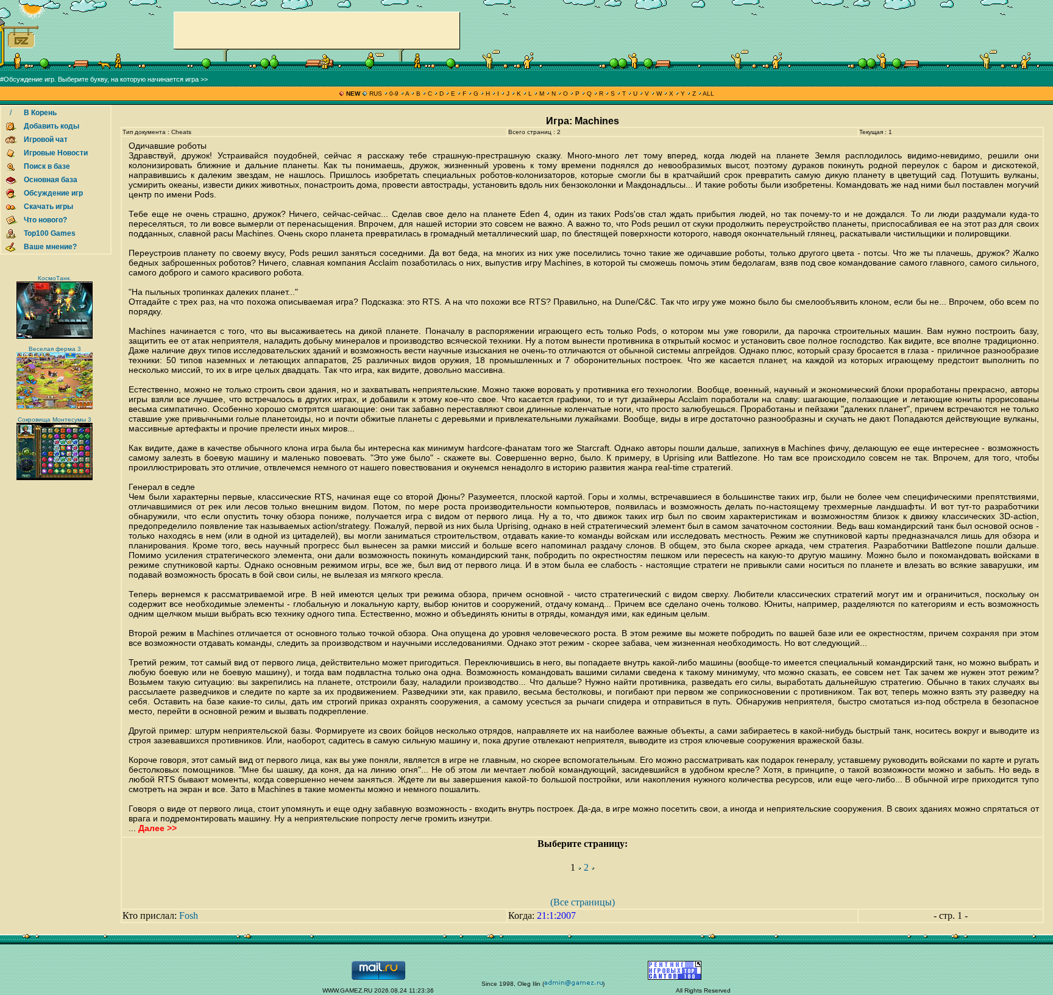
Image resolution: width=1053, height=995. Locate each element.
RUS (375, 93)
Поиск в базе (47, 166)
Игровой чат (46, 139)
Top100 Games (50, 233)
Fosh (188, 915)
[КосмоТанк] (54, 336)
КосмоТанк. (54, 278)
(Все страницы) (582, 902)
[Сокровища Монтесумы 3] (54, 478)
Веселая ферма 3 (55, 348)
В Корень (40, 112)
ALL (707, 93)
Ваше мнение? (50, 247)
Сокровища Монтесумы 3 (54, 419)
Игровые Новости (56, 153)
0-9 (394, 93)
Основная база (50, 179)
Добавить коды (51, 126)
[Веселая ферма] (54, 407)
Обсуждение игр (53, 193)
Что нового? (45, 220)
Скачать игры (48, 206)
